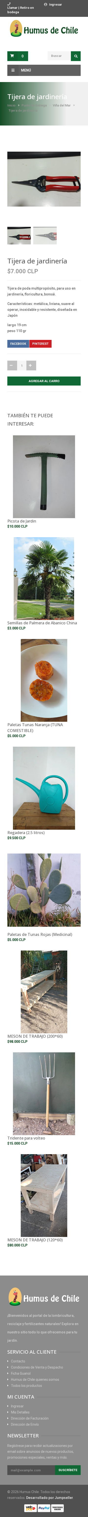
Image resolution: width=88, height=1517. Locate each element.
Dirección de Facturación (30, 1418)
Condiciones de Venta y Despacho (37, 1367)
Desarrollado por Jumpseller (49, 1498)
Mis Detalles (20, 1412)
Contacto (18, 1361)
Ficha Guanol (21, 1373)
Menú (26, 70)
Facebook (18, 343)
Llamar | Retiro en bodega (20, 10)
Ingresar (55, 4)
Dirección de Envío (25, 1424)
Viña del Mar (62, 105)
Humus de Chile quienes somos (35, 1379)
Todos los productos (26, 1386)
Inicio (11, 105)
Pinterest (40, 343)
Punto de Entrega (34, 105)
